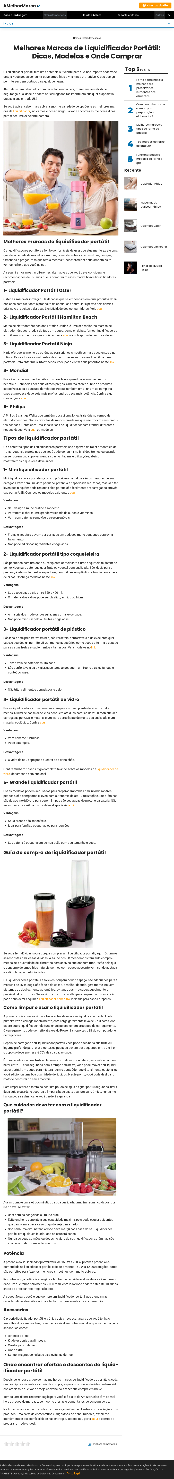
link (112, 362)
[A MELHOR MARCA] (22, 5)
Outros (159, 15)
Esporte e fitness (128, 15)
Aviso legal (73, 1473)
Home (76, 38)
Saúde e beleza (91, 15)
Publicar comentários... (105, 1444)
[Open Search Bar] (169, 15)
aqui (99, 308)
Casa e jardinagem (15, 15)
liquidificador (21, 111)
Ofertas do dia (157, 5)
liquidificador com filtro (54, 999)
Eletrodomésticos (55, 15)
